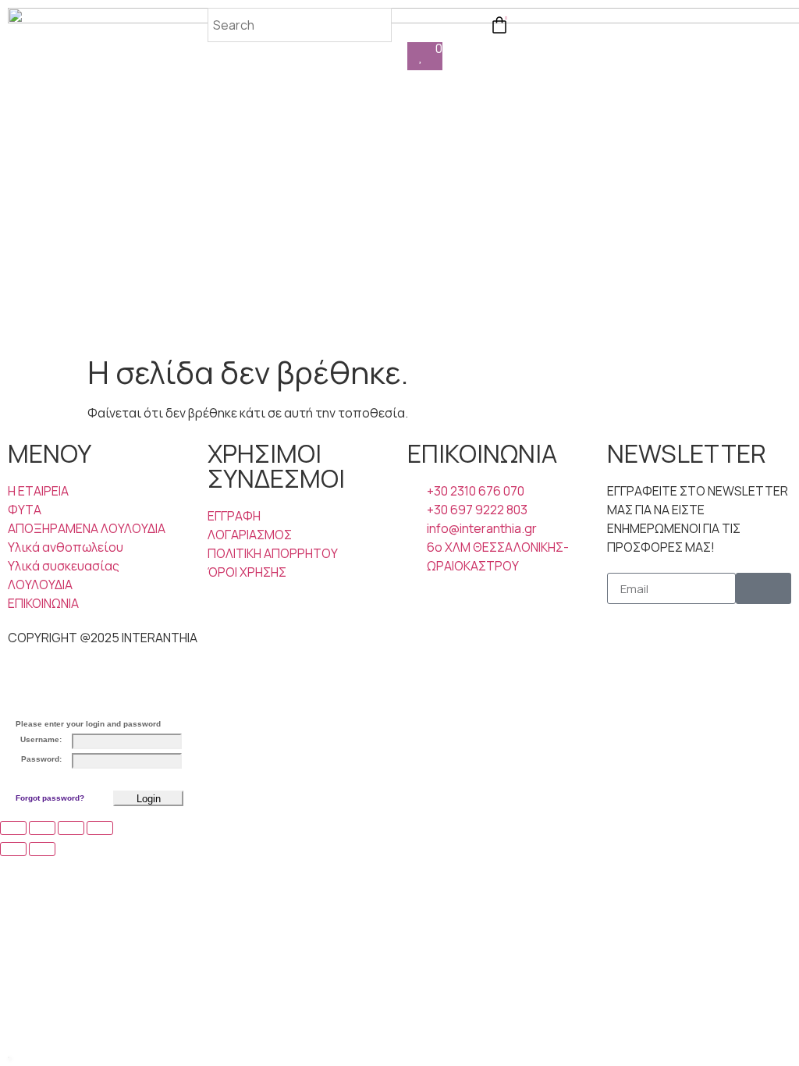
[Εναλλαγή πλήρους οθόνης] (42, 828)
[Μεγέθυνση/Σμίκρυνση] (13, 828)
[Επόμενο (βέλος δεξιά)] (42, 849)
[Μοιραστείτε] (71, 828)
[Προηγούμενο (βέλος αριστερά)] (13, 849)
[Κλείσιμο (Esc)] (100, 828)
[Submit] (763, 588)
